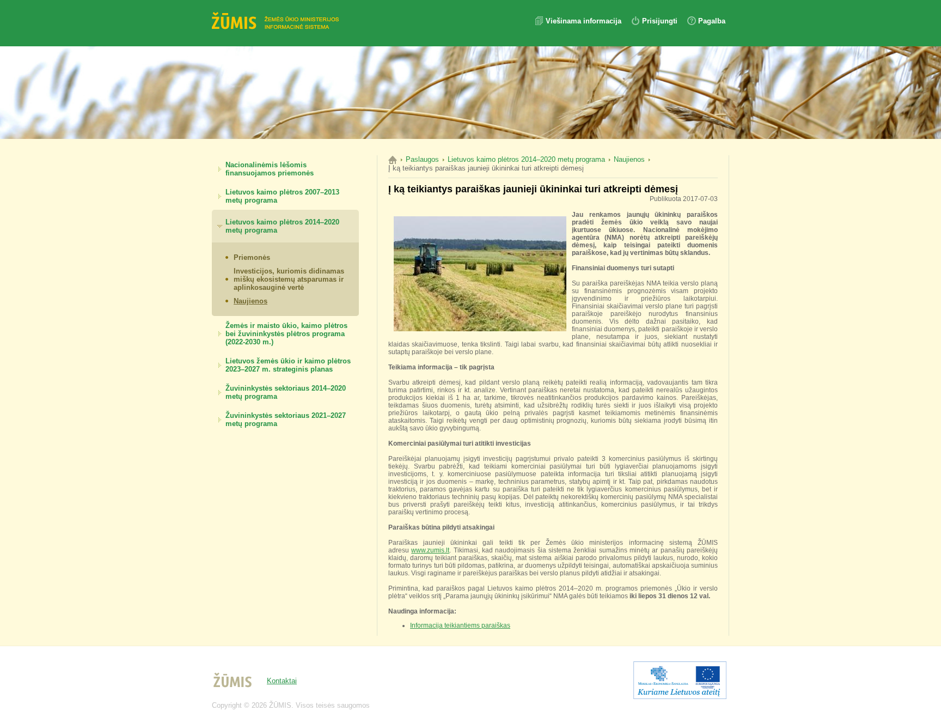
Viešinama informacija (585, 21)
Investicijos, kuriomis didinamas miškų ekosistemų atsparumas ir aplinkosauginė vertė (289, 279)
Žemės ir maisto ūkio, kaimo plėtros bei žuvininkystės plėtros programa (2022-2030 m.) (286, 333)
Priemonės (252, 257)
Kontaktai (282, 681)
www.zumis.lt (430, 550)
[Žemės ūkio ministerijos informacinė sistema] (277, 22)
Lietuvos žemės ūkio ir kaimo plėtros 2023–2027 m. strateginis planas (288, 365)
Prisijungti (659, 21)
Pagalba (711, 21)
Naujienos (250, 301)
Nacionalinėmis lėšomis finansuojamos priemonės (269, 169)
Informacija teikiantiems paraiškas (460, 625)
